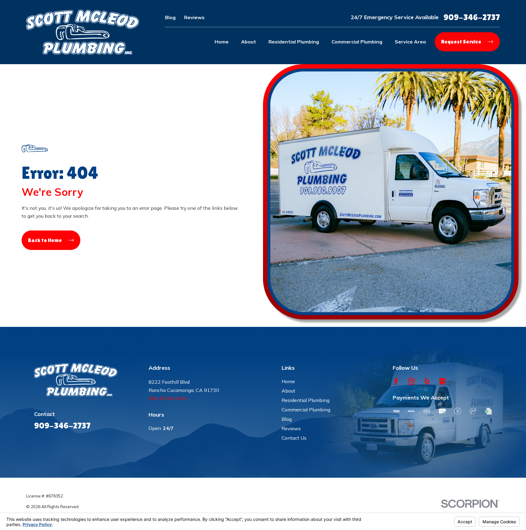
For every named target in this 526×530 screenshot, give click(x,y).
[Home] (82, 32)
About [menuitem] (248, 42)
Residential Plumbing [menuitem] (293, 42)
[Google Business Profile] (442, 381)
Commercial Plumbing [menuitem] (356, 42)
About (288, 391)
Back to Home (45, 240)
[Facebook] (396, 381)
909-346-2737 (472, 17)
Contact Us (294, 438)
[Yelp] (426, 381)
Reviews (194, 17)
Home (288, 381)
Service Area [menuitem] (410, 42)
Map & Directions (168, 398)
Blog (170, 17)
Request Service (461, 41)
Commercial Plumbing (306, 410)
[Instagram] (411, 381)
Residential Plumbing (305, 400)
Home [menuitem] (222, 42)
